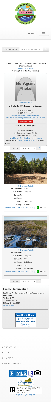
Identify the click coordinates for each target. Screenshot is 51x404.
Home (5, 352)
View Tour (24, 207)
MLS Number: (16, 188)
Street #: (18, 195)
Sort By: (14, 148)
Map (33, 207)
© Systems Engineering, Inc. (25, 395)
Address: (18, 198)
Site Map (7, 358)
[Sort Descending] (39, 148)
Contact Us (9, 347)
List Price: (17, 191)
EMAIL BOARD (8, 305)
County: (18, 204)
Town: (19, 201)
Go (46, 49)
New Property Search (25, 68)
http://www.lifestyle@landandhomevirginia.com (25, 118)
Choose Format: (12, 140)
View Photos (11, 207)
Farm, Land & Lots (26, 140)
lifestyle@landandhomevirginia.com (25, 115)
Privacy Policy (11, 363)
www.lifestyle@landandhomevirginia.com (25, 138)
